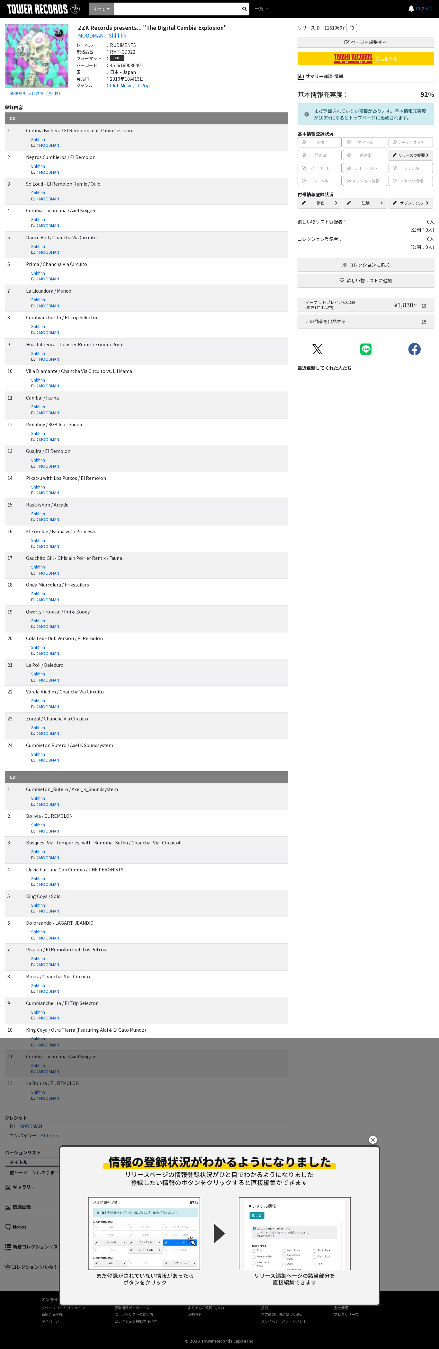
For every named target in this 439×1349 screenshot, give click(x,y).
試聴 (366, 203)
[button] (373, 1140)
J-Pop (143, 85)
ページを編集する (369, 42)
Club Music (121, 85)
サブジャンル (411, 203)
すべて (99, 9)
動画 (320, 203)
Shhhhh (117, 35)
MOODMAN (91, 35)
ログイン (425, 8)
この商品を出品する (325, 321)
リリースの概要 (411, 155)
